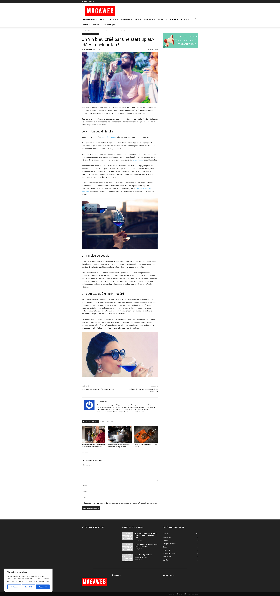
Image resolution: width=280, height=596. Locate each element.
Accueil (84, 31)
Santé (85, 25)
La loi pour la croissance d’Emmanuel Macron (98, 389)
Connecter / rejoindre (88, 1)
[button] (195, 20)
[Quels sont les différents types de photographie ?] (127, 547)
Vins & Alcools (94, 34)
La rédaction (88, 49)
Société (96, 25)
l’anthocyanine (138, 160)
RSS (185, 594)
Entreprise (125, 20)
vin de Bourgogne (109, 137)
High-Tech (148, 20)
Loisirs (173, 20)
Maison (184, 20)
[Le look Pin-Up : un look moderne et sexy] (127, 557)
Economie (112, 20)
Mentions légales (193, 594)
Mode (137, 20)
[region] (28, 580)
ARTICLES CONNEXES (90, 422)
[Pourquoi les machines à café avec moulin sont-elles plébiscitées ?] (120, 434)
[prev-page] (83, 451)
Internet (161, 20)
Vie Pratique (109, 25)
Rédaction (172, 594)
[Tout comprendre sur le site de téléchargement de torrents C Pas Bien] (127, 536)
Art (101, 20)
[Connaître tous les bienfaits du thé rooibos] (146, 434)
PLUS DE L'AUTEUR (107, 422)
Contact (179, 594)
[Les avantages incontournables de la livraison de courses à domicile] (93, 434)
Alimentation (89, 20)
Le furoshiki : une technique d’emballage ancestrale (143, 390)
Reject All (28, 587)
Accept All (42, 587)
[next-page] (86, 451)
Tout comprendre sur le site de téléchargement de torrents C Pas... (146, 535)
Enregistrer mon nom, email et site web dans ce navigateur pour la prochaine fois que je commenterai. (120, 503)
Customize (14, 587)
